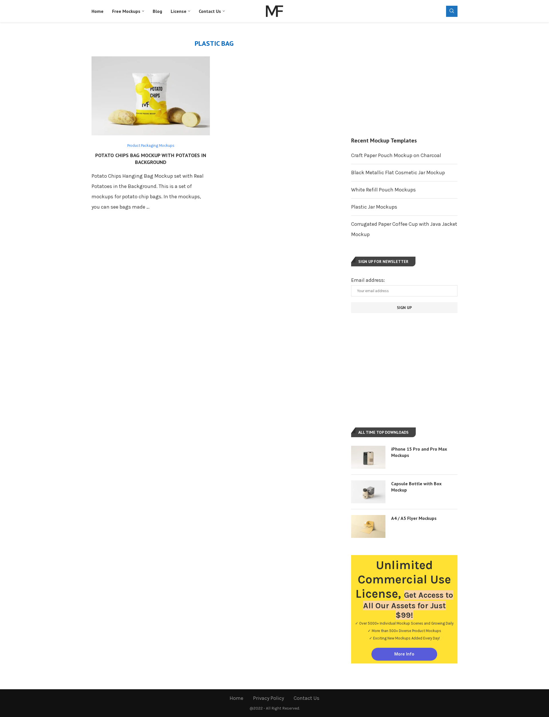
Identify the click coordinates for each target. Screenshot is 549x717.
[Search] (452, 11)
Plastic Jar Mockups (374, 207)
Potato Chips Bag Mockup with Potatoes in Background (150, 158)
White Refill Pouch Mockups (383, 190)
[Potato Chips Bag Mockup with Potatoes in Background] (151, 95)
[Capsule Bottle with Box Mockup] (368, 491)
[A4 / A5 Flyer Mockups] (368, 526)
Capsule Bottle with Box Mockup (416, 487)
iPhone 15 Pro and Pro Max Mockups (419, 452)
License (178, 11)
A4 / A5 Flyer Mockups (414, 518)
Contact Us (210, 11)
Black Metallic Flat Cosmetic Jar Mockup (398, 172)
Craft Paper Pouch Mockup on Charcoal (396, 155)
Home (98, 11)
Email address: (368, 280)
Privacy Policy (268, 698)
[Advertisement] (404, 79)
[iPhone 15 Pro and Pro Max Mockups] (368, 457)
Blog (157, 11)
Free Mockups (126, 11)
